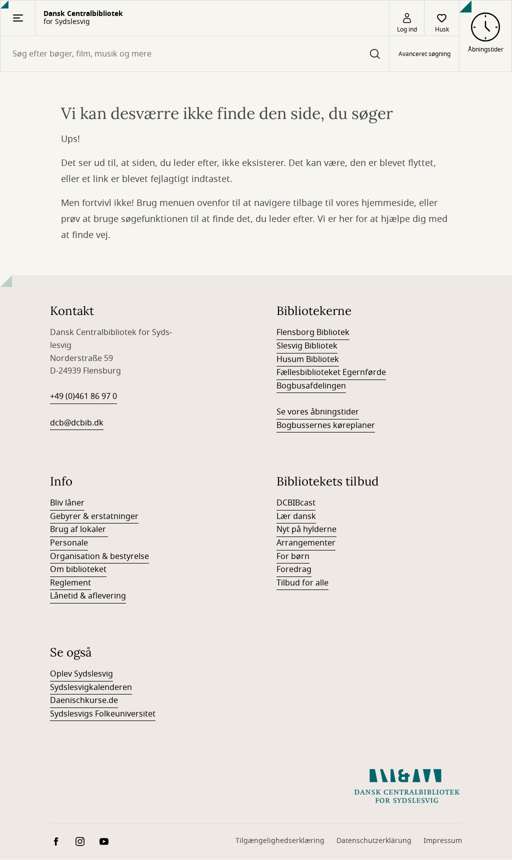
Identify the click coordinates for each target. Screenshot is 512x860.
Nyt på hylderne (306, 530)
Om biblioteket (78, 570)
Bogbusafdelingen (311, 386)
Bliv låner (67, 503)
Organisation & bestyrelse (99, 556)
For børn (293, 556)
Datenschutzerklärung (374, 841)
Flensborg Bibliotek (313, 332)
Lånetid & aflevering (88, 596)
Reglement (70, 583)
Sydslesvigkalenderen (91, 688)
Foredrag (294, 570)
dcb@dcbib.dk (77, 423)
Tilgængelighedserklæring (280, 841)
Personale (69, 543)
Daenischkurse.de (84, 700)
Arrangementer (306, 543)
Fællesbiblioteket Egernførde (331, 372)
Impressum (443, 841)
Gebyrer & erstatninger (94, 516)
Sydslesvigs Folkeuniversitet (103, 714)
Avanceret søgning (424, 54)
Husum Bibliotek (307, 360)
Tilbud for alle (302, 583)
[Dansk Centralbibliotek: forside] (407, 786)
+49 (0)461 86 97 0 (83, 396)
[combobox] (194, 54)
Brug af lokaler (79, 530)
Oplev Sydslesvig (81, 674)
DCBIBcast (296, 503)
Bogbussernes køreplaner (325, 426)
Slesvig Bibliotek (307, 346)
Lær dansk (296, 516)
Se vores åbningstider (317, 412)
